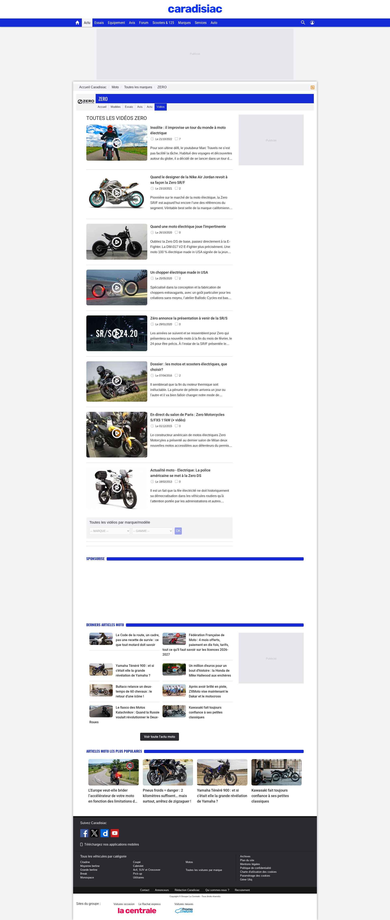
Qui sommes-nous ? (217, 890)
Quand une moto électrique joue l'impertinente (188, 226)
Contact (144, 890)
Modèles (116, 106)
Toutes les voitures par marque (204, 870)
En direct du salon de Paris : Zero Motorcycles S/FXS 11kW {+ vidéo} (187, 417)
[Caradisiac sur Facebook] (84, 833)
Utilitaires (138, 877)
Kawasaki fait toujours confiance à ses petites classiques (205, 712)
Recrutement (242, 890)
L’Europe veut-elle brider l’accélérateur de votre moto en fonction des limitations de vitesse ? (112, 796)
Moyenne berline (90, 865)
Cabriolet (138, 865)
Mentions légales (250, 864)
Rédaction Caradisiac (187, 890)
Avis (132, 22)
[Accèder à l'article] (101, 639)
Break (83, 873)
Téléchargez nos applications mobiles (111, 844)
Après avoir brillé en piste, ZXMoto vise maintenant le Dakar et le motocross (208, 691)
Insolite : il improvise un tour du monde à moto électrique (188, 130)
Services (201, 22)
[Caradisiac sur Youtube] (115, 833)
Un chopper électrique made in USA (179, 272)
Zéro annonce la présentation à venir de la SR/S (189, 318)
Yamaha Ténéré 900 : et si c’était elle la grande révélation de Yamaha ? (135, 670)
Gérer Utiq (246, 879)
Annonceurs (162, 890)
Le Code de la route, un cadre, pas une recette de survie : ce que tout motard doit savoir (137, 640)
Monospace (87, 877)
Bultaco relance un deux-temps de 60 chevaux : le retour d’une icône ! (134, 691)
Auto (214, 22)
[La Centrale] (137, 914)
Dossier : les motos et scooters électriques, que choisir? (188, 367)
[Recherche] (303, 22)
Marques (184, 22)
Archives (245, 856)
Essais (99, 22)
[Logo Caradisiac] (195, 16)
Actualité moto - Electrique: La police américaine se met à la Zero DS (180, 473)
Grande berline (88, 869)
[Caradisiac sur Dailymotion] (105, 833)
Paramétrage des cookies (255, 875)
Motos (189, 862)
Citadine (85, 862)
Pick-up (137, 873)
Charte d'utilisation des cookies (258, 871)
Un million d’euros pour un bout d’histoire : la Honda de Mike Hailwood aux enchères (210, 670)
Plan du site (247, 860)
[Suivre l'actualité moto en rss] (313, 87)
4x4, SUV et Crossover (146, 869)
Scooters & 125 (163, 22)
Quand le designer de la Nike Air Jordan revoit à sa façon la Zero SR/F (189, 180)
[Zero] (86, 106)
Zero (103, 98)
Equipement (116, 22)
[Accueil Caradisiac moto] (77, 22)
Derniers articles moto (105, 624)
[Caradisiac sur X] (95, 833)
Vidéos (161, 106)
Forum (143, 22)
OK (178, 531)
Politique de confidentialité (255, 867)
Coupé (137, 862)
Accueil (102, 106)
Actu (87, 22)
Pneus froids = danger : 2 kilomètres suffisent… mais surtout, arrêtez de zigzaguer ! (167, 795)
